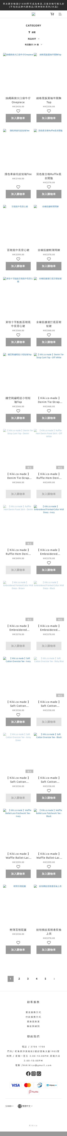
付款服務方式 (33, 1017)
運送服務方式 (33, 1012)
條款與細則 (33, 1026)
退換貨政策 (33, 1021)
